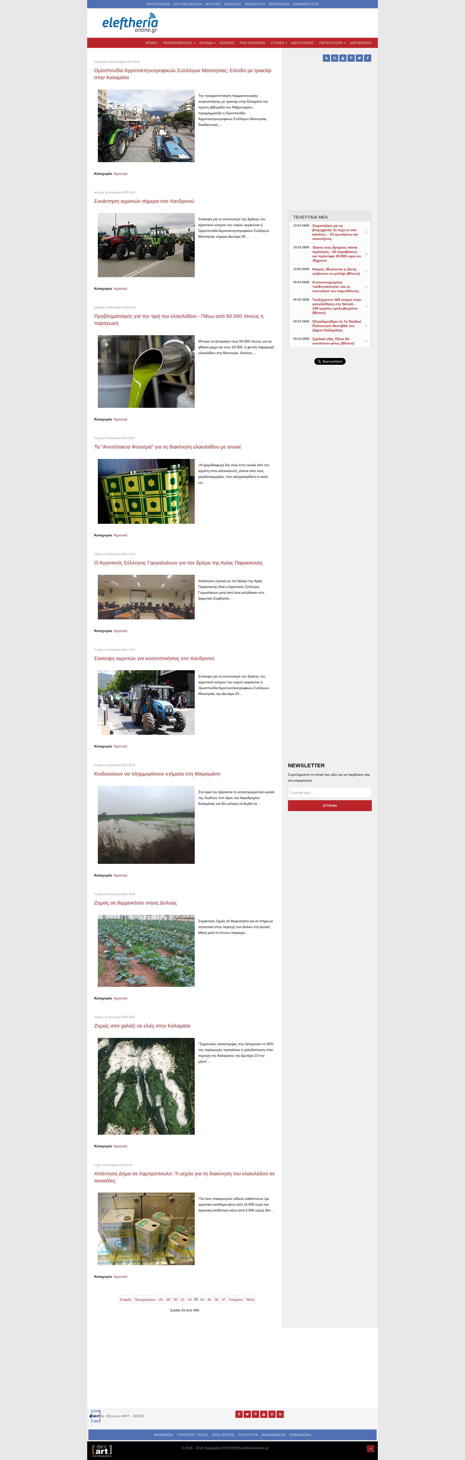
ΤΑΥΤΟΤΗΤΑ (248, 1435)
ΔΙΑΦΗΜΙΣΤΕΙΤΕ (306, 4)
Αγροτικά (120, 173)
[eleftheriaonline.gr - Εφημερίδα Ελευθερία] (130, 23)
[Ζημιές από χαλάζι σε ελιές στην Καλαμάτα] (146, 1086)
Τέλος (250, 1299)
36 (216, 1299)
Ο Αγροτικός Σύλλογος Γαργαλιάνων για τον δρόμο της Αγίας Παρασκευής (179, 562)
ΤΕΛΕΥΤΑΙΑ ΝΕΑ (310, 217)
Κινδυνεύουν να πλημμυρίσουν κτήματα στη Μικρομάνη (157, 773)
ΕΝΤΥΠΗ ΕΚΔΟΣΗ (187, 4)
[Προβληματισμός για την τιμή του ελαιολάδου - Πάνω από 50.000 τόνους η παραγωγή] (146, 371)
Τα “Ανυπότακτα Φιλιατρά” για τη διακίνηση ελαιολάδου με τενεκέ (167, 446)
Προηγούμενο (145, 1299)
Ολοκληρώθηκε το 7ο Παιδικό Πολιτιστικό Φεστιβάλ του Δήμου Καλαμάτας (336, 325)
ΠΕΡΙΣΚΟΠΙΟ (279, 4)
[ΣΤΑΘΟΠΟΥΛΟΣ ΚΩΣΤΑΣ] (102, 1450)
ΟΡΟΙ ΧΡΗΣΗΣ (223, 1435)
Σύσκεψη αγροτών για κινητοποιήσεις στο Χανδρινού (154, 658)
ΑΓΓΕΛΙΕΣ (213, 4)
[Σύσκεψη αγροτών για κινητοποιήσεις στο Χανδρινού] (146, 702)
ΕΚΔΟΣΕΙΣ (233, 4)
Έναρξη (125, 1299)
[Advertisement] (330, 483)
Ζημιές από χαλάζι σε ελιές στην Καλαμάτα (142, 1025)
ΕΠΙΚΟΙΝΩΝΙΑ (300, 1435)
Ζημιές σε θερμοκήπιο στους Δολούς (135, 902)
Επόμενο (236, 1299)
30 (175, 1299)
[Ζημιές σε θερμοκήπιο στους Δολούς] (146, 950)
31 (183, 1299)
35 (209, 1299)
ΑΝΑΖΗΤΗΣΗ (255, 4)
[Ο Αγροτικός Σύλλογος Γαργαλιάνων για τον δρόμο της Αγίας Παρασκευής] (146, 597)
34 (202, 1299)
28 (161, 1299)
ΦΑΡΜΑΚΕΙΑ (163, 1435)
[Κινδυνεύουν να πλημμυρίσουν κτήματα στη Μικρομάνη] (146, 825)
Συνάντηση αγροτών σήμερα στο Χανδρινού (144, 201)
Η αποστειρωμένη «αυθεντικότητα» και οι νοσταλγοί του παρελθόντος (335, 286)
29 (168, 1299)
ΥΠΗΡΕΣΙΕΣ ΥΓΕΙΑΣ (192, 1435)
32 (190, 1299)
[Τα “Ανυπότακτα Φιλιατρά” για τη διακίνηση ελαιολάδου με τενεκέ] (146, 491)
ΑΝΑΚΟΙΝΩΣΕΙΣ (273, 1435)
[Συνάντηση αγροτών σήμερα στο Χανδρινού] (146, 245)
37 (224, 1299)
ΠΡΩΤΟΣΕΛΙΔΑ (158, 4)
